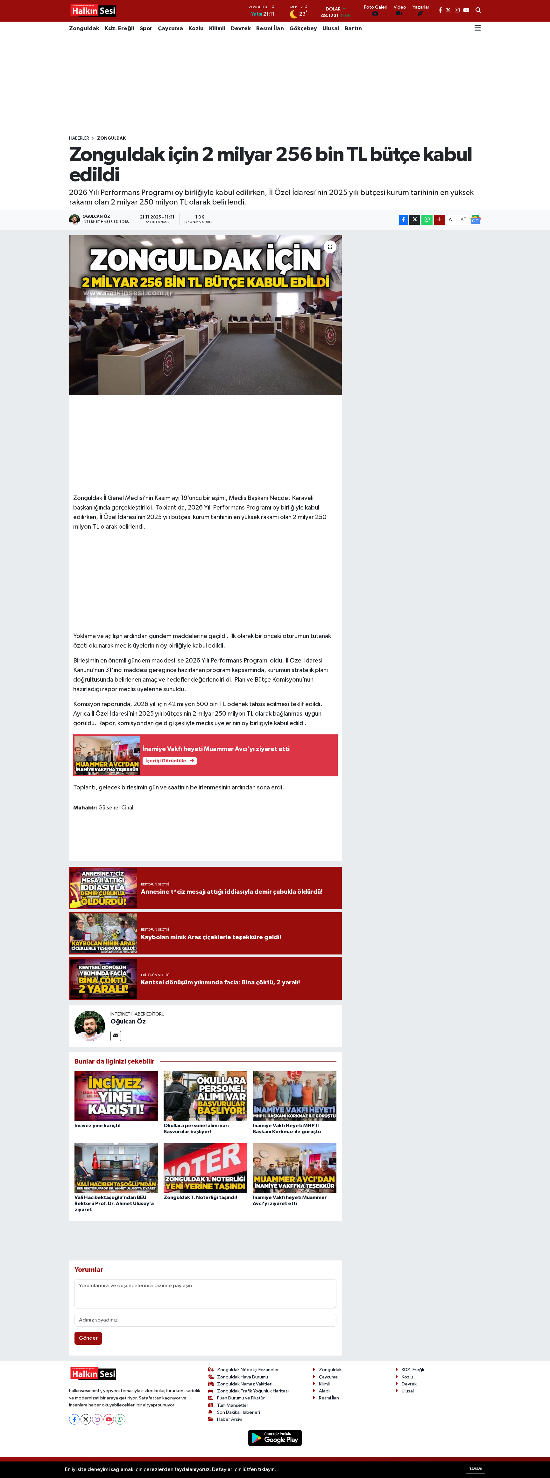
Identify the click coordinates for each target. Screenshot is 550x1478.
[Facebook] (74, 1419)
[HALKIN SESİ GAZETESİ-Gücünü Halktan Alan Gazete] (93, 10)
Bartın (353, 28)
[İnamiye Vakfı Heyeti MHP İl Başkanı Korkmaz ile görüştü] (294, 1096)
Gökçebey (303, 28)
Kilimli (217, 28)
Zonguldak (84, 28)
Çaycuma (170, 28)
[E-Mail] (115, 1036)
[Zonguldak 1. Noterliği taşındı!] (205, 1168)
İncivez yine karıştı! (97, 1125)
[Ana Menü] (478, 29)
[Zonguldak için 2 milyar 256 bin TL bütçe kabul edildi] (205, 315)
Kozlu (196, 28)
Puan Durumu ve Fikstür (241, 1398)
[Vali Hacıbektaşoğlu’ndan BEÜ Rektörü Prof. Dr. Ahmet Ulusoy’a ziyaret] (116, 1168)
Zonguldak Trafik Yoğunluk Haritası (253, 1391)
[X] (86, 1419)
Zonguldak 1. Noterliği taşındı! (200, 1197)
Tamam (475, 1469)
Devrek (241, 28)
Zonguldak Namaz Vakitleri (244, 1384)
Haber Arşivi (229, 1419)
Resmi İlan (270, 28)
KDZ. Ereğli (413, 1369)
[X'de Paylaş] (414, 220)
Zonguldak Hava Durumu (242, 1377)
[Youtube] (108, 1419)
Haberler (79, 138)
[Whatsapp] (120, 1419)
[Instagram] (97, 1419)
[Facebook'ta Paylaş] (403, 220)
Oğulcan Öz (128, 1021)
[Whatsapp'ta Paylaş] (427, 220)
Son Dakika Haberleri (238, 1412)
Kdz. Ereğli (119, 28)
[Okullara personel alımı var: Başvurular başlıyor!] (205, 1096)
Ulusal (330, 28)
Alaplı (324, 1391)
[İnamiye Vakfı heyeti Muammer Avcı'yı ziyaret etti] (294, 1168)
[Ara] (478, 11)
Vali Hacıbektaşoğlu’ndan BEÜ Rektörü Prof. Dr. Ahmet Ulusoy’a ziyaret (114, 1203)
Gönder (88, 1338)
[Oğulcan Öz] (89, 1026)
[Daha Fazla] (439, 220)
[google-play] (275, 1437)
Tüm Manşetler (232, 1405)
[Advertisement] (275, 85)
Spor (146, 28)
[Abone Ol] (475, 219)
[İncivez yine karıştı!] (116, 1096)
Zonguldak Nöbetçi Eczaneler (248, 1369)
